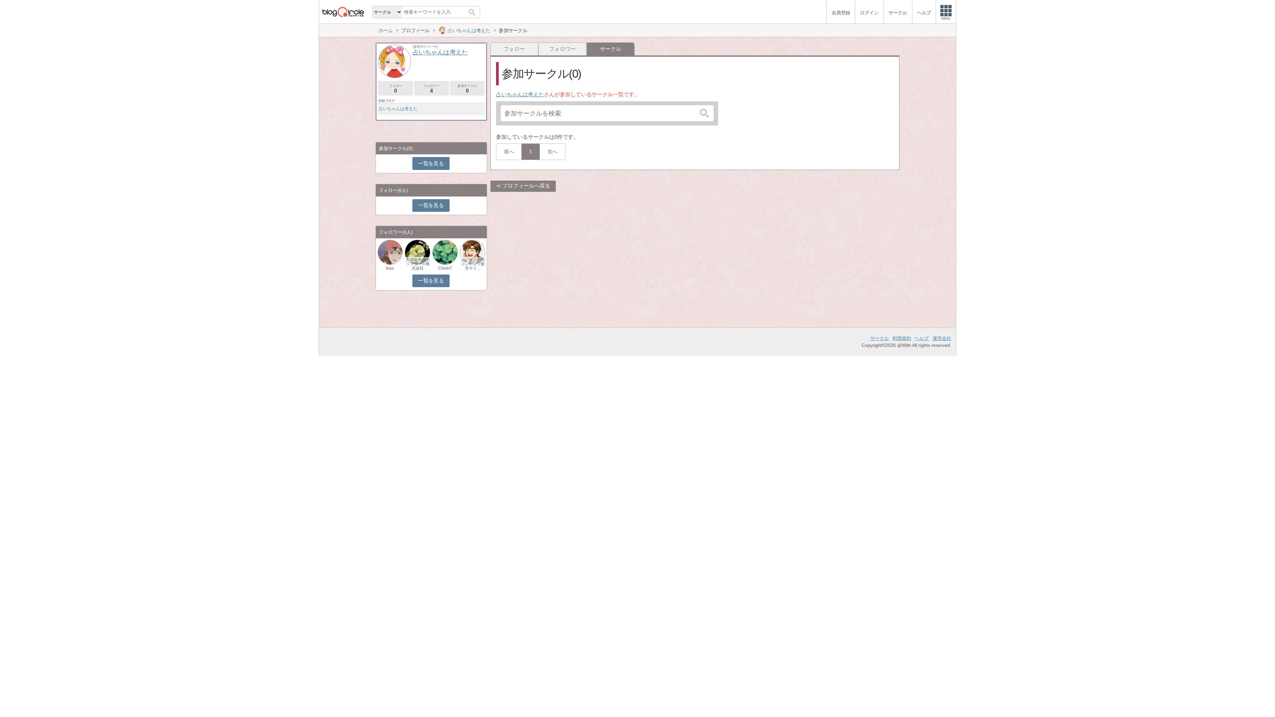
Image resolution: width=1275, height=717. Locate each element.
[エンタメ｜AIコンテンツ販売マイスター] (472, 251)
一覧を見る (431, 163)
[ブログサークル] (343, 12)
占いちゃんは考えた (520, 94)
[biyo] (390, 251)
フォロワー (562, 49)
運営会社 (942, 338)
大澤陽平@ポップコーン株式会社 (418, 264)
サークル (879, 338)
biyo (390, 268)
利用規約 (901, 338)
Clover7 (445, 268)
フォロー (514, 49)
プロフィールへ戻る (526, 186)
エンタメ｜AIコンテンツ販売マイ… (473, 264)
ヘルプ (922, 338)
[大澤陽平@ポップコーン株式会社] (417, 251)
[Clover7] (445, 251)
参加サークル (467, 89)
